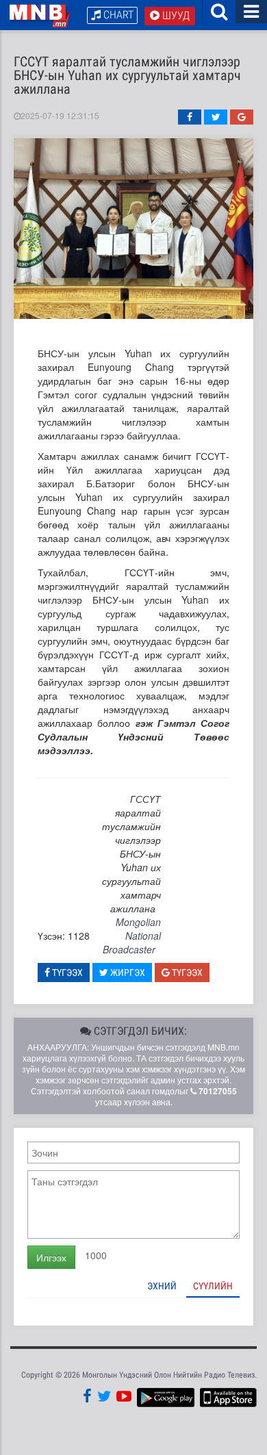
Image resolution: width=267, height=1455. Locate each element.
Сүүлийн (213, 1285)
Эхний (162, 1285)
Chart (117, 14)
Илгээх (51, 1257)
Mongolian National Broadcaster (132, 935)
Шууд (175, 15)
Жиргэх (126, 972)
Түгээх (66, 972)
